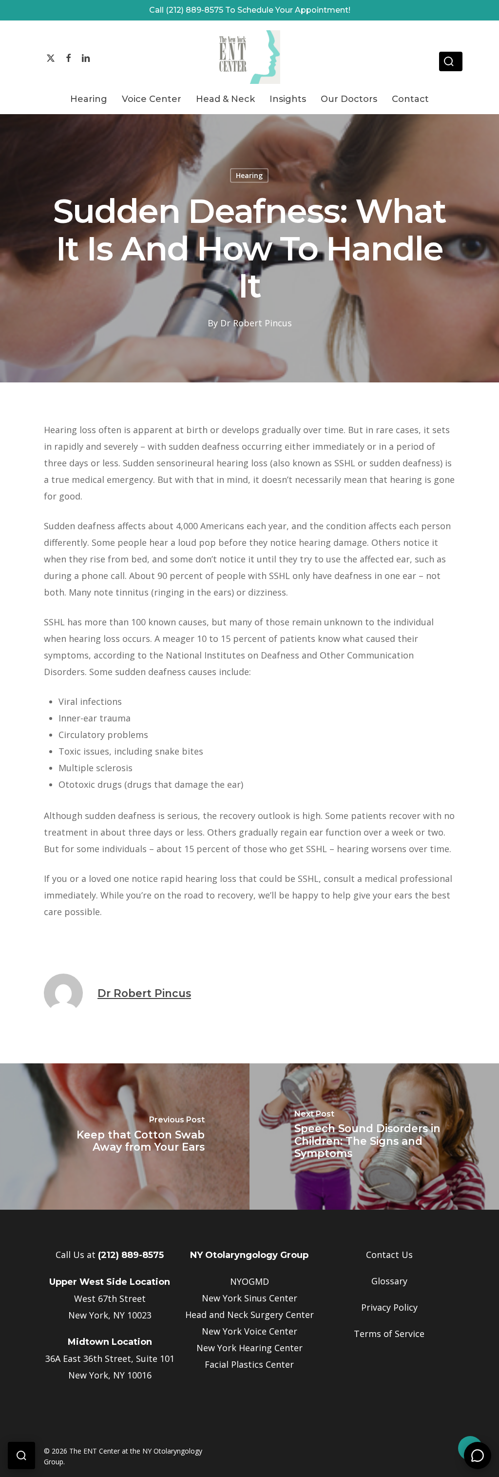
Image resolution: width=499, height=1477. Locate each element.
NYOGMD (249, 1281)
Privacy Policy (389, 1307)
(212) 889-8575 (131, 1255)
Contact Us (389, 1254)
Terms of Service (389, 1333)
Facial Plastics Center (249, 1364)
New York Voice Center (249, 1331)
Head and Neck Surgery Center (249, 1314)
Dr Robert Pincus (256, 322)
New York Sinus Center (249, 1298)
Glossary (389, 1281)
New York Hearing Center (249, 1348)
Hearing (249, 175)
